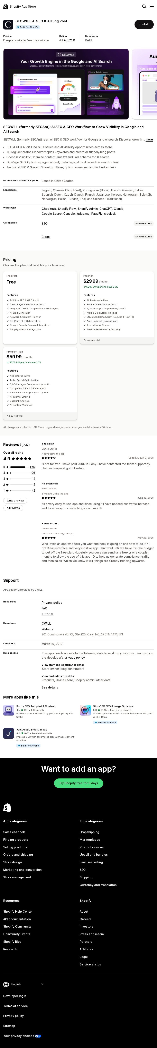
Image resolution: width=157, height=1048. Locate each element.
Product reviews (92, 847)
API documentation (17, 919)
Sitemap (9, 1026)
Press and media (92, 934)
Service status (90, 964)
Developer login (14, 996)
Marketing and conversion (22, 869)
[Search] (144, 7)
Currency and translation (98, 885)
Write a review (15, 500)
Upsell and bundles (94, 854)
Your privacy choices (18, 1036)
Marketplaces (90, 839)
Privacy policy (52, 602)
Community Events (16, 934)
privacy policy (74, 657)
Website (48, 629)
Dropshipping (89, 832)
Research (10, 949)
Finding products (15, 839)
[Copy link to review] (56, 444)
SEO (44, 223)
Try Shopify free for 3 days (78, 783)
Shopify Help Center (18, 911)
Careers (86, 919)
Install (144, 24)
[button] (40, 712)
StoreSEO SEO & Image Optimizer (113, 706)
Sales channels (14, 832)
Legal (84, 956)
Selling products (15, 847)
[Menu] (152, 7)
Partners (86, 941)
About (84, 911)
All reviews (13, 507)
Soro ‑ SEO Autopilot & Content (35, 706)
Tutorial (47, 614)
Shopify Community (17, 926)
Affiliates (86, 949)
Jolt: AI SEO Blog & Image (31, 729)
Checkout (49, 208)
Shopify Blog (12, 941)
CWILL (89, 40)
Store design (12, 862)
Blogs (46, 236)
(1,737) (70, 40)
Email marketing (91, 862)
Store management (17, 877)
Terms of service (15, 1006)
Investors (86, 926)
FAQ (44, 608)
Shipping (86, 877)
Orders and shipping (18, 854)
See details (50, 687)
